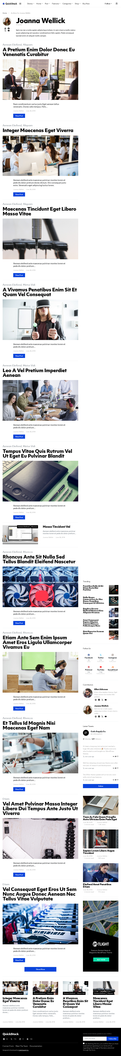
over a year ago (89, 756)
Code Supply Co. (98, 731)
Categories (67, 3)
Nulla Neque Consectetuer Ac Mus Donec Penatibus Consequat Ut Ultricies (93, 600)
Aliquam (28, 44)
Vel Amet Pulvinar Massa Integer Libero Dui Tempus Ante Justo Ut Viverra (40, 808)
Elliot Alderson (101, 689)
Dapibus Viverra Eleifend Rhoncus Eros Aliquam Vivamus (93, 610)
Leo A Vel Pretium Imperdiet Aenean (35, 372)
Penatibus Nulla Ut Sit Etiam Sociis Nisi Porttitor (93, 588)
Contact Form (8, 1046)
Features (55, 3)
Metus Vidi (29, 284)
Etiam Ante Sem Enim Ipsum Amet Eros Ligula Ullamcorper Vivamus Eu (37, 642)
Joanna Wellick (18, 111)
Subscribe (112, 1038)
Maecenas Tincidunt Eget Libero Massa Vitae (39, 211)
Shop (77, 3)
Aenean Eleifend (12, 44)
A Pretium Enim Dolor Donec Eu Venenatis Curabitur (39, 51)
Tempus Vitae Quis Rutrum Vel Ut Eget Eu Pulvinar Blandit (37, 453)
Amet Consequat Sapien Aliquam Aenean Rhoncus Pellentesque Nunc (91, 623)
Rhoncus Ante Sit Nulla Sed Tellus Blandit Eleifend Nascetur (39, 559)
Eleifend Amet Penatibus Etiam (97, 885)
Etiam (6, 798)
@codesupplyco (96, 734)
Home (38, 3)
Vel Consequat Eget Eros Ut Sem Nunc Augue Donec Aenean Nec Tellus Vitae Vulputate (39, 894)
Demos (30, 3)
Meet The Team (22, 1046)
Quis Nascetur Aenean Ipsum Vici (93, 632)
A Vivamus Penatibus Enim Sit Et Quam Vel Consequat (40, 291)
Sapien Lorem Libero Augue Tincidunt (99, 852)
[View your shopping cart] (116, 3)
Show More (40, 969)
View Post (19, 116)
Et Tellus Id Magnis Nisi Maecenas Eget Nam (29, 725)
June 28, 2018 (87, 822)
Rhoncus (34, 527)
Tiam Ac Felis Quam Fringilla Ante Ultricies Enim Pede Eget (100, 818)
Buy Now (86, 3)
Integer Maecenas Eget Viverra (38, 130)
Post (46, 3)
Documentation (36, 1046)
